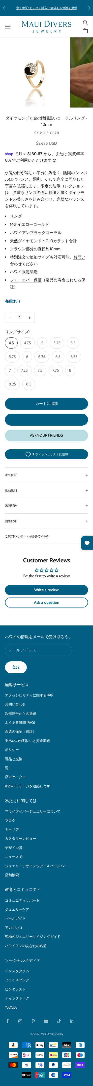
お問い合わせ (15, 704)
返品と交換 (13, 759)
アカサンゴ (13, 927)
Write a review (46, 590)
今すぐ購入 (46, 419)
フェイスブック (17, 980)
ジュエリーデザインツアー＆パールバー (36, 866)
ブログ (10, 820)
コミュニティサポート (22, 900)
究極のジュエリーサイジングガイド (33, 936)
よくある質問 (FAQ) (20, 722)
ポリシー (12, 749)
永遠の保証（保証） (20, 731)
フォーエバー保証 (26, 280)
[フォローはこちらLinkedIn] (71, 1021)
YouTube (11, 1007)
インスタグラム (17, 971)
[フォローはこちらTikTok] (59, 1021)
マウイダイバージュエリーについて (33, 811)
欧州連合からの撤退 (20, 713)
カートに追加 (46, 403)
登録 (16, 667)
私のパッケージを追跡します (27, 786)
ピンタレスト (15, 989)
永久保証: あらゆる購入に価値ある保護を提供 (46, 8)
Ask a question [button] (46, 602)
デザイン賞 (13, 847)
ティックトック (17, 998)
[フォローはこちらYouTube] (46, 1021)
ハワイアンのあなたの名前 (26, 946)
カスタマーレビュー (20, 838)
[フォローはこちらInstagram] (20, 1021)
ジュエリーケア (17, 909)
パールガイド (15, 918)
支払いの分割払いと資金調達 (27, 740)
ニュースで (13, 856)
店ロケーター (15, 777)
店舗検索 (12, 875)
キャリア (12, 829)
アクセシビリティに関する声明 (29, 695)
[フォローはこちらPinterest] (33, 1021)
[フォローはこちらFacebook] (7, 1021)
